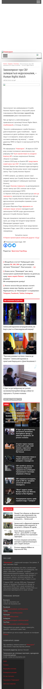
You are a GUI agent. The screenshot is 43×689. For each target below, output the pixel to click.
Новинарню (30, 644)
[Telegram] (14, 245)
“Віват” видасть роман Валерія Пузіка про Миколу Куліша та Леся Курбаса (25, 492)
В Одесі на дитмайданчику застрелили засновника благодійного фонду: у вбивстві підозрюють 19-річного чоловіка (18, 390)
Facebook (15, 293)
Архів (5, 661)
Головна (5, 665)
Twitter (21, 293)
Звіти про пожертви (9, 684)
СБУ (20, 399)
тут (34, 267)
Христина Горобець (19, 251)
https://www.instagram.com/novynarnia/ (15, 620)
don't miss (7, 399)
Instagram (29, 293)
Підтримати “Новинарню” (11, 680)
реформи (14, 399)
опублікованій (8, 125)
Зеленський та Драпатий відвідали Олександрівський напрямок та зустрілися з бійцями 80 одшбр (26, 525)
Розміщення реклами (10, 672)
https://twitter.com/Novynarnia (12, 613)
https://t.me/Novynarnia (10, 616)
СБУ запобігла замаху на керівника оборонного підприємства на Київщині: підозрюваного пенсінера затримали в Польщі (25, 470)
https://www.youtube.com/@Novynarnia (15, 624)
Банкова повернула (17, 186)
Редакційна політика (9, 669)
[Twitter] (10, 245)
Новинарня (20, 148)
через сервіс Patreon (15, 276)
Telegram (6, 293)
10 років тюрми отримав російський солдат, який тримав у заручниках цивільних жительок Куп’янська (25, 448)
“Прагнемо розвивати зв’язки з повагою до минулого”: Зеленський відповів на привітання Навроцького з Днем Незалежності (19, 358)
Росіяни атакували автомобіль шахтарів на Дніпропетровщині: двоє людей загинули (25, 541)
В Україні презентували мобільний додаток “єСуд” (21, 238)
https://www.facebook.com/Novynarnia (15, 609)
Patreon (5, 634)
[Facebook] (5, 245)
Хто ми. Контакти (8, 676)
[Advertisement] (21, 27)
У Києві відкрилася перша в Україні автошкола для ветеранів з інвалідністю (26, 459)
